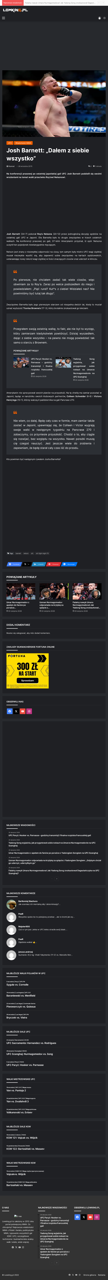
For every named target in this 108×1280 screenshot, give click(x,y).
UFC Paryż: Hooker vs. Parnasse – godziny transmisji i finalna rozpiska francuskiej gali (41, 366)
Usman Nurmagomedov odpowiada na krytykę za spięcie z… (51, 605)
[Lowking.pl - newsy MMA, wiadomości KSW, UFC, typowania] (15, 10)
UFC (10, 143)
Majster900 (24, 926)
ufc (32, 553)
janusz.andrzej (25, 952)
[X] (16, 1247)
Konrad (11, 166)
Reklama (101, 1275)
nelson (26, 553)
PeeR (20, 914)
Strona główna (89, 1275)
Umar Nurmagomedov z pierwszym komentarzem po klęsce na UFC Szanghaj (59, 3)
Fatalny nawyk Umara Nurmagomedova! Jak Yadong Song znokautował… (86, 605)
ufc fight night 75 (42, 553)
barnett (18, 553)
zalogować (21, 633)
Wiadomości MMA (23, 143)
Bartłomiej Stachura (27, 901)
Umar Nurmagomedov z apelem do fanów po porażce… (17, 605)
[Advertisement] (54, 45)
